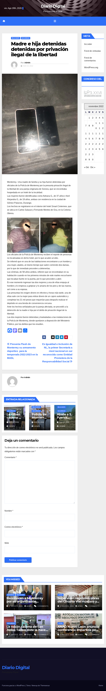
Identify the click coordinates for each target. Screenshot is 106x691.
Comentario (11, 457)
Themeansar (45, 685)
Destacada (21, 595)
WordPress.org (91, 67)
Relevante (16, 38)
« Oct (86, 167)
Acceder (88, 44)
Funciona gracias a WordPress (13, 685)
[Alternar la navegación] (55, 21)
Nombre (9, 511)
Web (7, 543)
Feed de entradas (92, 51)
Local (60, 595)
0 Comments (43, 606)
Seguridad (25, 38)
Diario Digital (53, 6)
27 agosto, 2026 (16, 606)
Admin (27, 62)
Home (101, 685)
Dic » (92, 167)
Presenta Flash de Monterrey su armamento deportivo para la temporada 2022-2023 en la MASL (22, 351)
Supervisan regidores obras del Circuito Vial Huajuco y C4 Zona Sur (78, 601)
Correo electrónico (14, 527)
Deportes (10, 595)
